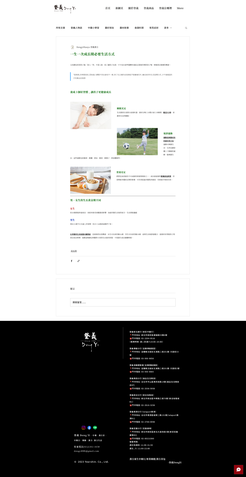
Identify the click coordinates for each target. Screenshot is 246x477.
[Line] (95, 427)
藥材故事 (124, 27)
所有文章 (60, 27)
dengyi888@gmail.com (86, 451)
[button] (186, 28)
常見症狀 (153, 27)
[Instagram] (83, 427)
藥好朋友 (109, 27)
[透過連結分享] (78, 261)
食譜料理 (139, 27)
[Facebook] (89, 427)
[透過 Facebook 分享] (71, 261)
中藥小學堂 (93, 27)
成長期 (74, 251)
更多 (166, 27)
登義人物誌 (76, 27)
